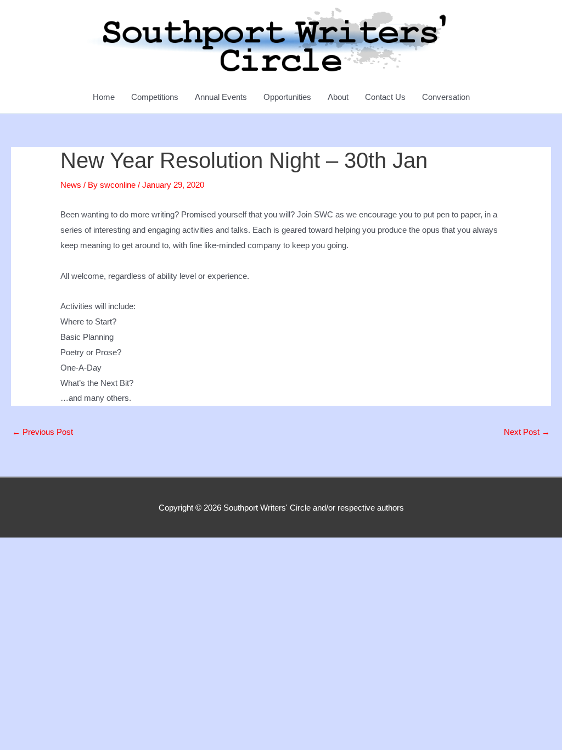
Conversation (446, 97)
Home (104, 97)
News (70, 184)
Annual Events (221, 97)
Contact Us (385, 97)
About (338, 97)
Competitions (154, 97)
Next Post (527, 431)
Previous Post (42, 431)
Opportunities (287, 97)
